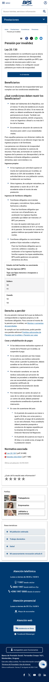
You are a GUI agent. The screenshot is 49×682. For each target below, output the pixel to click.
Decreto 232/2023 (14, 457)
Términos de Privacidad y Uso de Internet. (16, 664)
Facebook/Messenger (26, 634)
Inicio (6, 29)
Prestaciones (14, 29)
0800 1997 (18, 587)
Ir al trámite (24, 74)
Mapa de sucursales (26, 611)
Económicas (25, 29)
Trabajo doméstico (17, 539)
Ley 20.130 (11, 453)
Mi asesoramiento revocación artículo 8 (26, 554)
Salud (12, 546)
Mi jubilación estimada (19, 532)
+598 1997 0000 (19, 591)
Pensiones (35, 29)
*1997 (20, 582)
